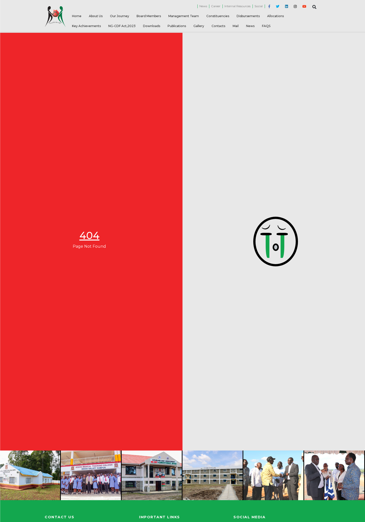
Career (215, 6)
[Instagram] (294, 6)
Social (259, 6)
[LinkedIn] (285, 6)
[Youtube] (303, 6)
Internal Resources (237, 6)
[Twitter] (276, 6)
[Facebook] (268, 6)
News (203, 6)
